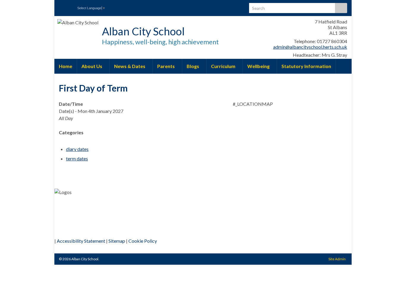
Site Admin (337, 259)
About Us (92, 66)
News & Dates (130, 66)
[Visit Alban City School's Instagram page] (71, 6)
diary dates (77, 149)
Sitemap (116, 241)
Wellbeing (258, 66)
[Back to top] (392, 281)
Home (65, 66)
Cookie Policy (142, 241)
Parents (166, 66)
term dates (77, 158)
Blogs (193, 66)
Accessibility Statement (81, 241)
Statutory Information (306, 66)
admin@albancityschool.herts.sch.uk (310, 47)
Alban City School (143, 31)
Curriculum (223, 66)
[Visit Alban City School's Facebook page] (61, 6)
